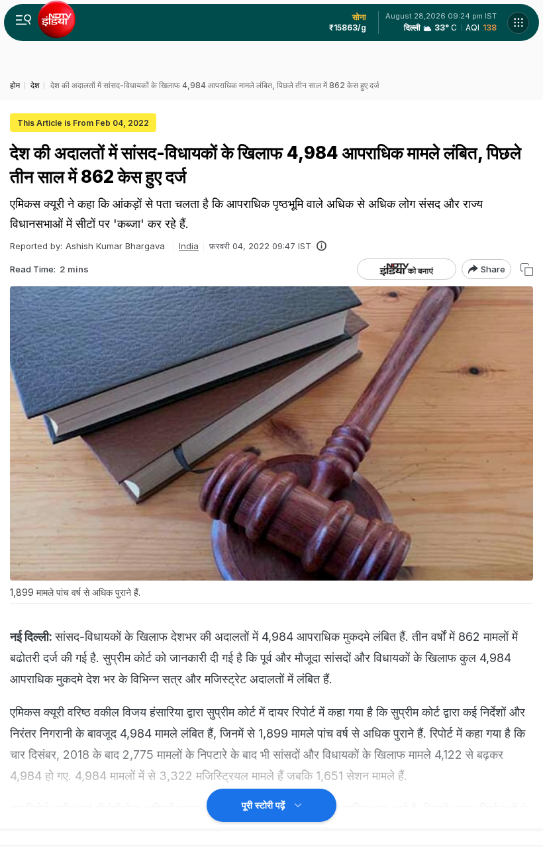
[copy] (526, 269)
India (189, 246)
